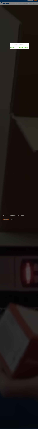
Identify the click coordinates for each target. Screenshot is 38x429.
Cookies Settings (12, 47)
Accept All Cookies (26, 47)
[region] (19, 46)
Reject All (21, 47)
